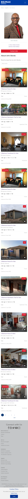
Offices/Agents (4, 469)
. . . (8, 415)
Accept (14, 496)
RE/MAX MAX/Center (5, 462)
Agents (6, 8)
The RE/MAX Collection (6, 454)
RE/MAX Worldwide (5, 432)
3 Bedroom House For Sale (8, 89)
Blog (2, 436)
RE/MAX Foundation (5, 451)
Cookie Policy (19, 485)
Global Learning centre (6, 452)
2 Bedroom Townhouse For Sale (9, 153)
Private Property (4, 480)
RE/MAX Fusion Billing (6, 463)
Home (2, 8)
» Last (14, 415)
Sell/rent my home (5, 445)
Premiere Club (4, 471)
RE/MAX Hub (4, 460)
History (2, 434)
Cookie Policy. (14, 493)
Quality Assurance (5, 473)
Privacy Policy (13, 485)
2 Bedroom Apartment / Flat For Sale (11, 117)
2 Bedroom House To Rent (8, 333)
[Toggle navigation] (25, 2)
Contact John (14, 51)
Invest (2, 443)
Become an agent (5, 441)
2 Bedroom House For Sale (8, 225)
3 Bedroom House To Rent (8, 369)
